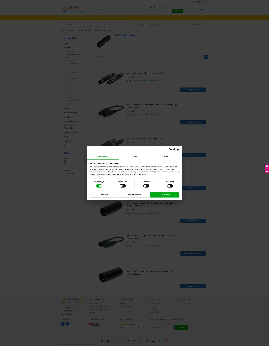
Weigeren (104, 194)
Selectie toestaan (134, 194)
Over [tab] (166, 156)
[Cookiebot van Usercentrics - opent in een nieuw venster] (170, 149)
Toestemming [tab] (103, 156)
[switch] (123, 186)
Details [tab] (134, 156)
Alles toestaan (165, 194)
